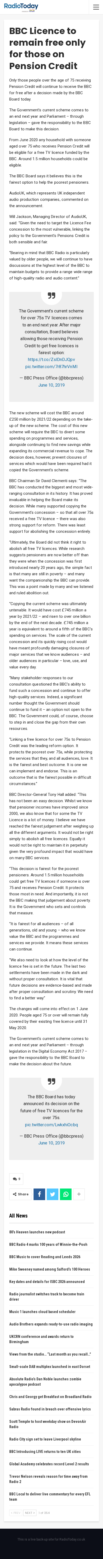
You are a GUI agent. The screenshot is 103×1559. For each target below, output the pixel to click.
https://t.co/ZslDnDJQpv (51, 359)
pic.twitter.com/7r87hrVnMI (51, 366)
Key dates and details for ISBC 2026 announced (47, 1282)
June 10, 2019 (51, 385)
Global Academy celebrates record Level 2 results (49, 1464)
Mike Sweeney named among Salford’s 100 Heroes (49, 1269)
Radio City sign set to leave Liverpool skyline (45, 1439)
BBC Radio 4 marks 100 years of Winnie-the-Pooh (48, 1244)
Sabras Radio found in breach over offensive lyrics (50, 1409)
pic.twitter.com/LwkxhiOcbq (51, 1124)
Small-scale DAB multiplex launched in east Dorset (49, 1367)
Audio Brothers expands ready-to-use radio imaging (51, 1324)
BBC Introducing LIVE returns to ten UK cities (45, 1451)
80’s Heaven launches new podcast (37, 1232)
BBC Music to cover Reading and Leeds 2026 (44, 1257)
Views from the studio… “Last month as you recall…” (50, 1354)
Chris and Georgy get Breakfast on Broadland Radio (50, 1397)
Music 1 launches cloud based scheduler (42, 1312)
